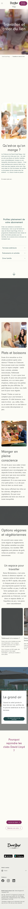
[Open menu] (2, 3)
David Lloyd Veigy (6, 56)
